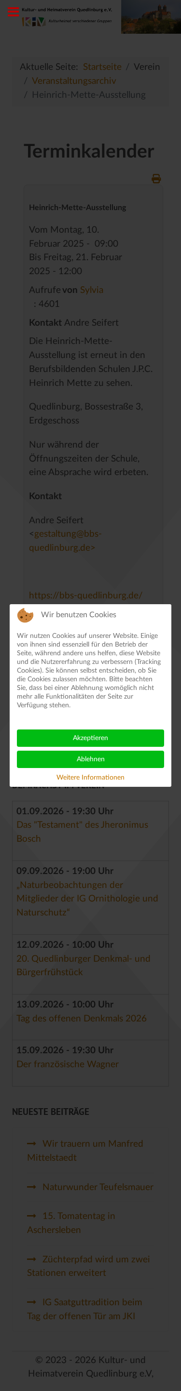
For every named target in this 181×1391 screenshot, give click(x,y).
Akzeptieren (90, 738)
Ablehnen (91, 759)
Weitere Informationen (90, 777)
